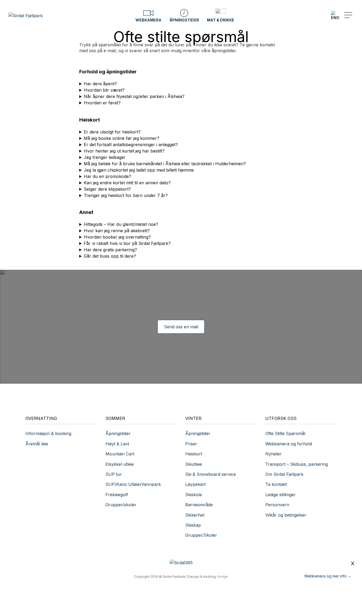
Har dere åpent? (100, 83)
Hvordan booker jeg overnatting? (117, 237)
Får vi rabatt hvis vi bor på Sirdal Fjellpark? (127, 243)
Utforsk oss (281, 418)
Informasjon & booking (48, 433)
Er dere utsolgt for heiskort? (112, 132)
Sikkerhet (194, 515)
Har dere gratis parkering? (110, 249)
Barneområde (199, 504)
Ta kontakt (276, 484)
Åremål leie (36, 443)
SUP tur (113, 474)
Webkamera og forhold (288, 443)
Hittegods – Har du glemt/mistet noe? (121, 224)
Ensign (223, 577)
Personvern (277, 504)
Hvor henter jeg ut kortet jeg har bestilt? (124, 151)
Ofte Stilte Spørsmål (285, 433)
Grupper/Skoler (201, 535)
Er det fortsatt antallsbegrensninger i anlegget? (131, 144)
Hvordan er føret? (102, 102)
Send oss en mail (181, 326)
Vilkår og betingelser (285, 515)
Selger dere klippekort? (107, 189)
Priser (191, 443)
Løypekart (195, 484)
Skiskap (193, 525)
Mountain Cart (119, 453)
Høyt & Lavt (117, 443)
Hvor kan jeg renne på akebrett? (117, 230)
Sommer (115, 418)
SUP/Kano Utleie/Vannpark (133, 484)
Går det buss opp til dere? (110, 256)
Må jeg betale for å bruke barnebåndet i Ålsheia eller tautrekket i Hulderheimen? (165, 163)
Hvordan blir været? (104, 90)
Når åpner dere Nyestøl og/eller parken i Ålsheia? (134, 96)
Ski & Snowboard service (210, 474)
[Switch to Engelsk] (335, 15)
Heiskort (193, 453)
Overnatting (41, 418)
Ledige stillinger (280, 494)
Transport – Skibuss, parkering (296, 464)
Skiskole (193, 494)
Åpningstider (184, 20)
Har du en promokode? (107, 176)
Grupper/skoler (120, 504)
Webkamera (148, 20)
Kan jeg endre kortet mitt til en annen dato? (127, 182)
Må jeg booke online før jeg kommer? (121, 138)
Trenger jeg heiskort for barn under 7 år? (126, 195)
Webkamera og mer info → (327, 576)
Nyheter (273, 453)
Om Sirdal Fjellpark (284, 474)
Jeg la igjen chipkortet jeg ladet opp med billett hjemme (139, 170)
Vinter (193, 418)
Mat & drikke (220, 20)
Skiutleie (193, 464)
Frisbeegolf (116, 494)
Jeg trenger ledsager (105, 157)
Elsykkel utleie (119, 464)
